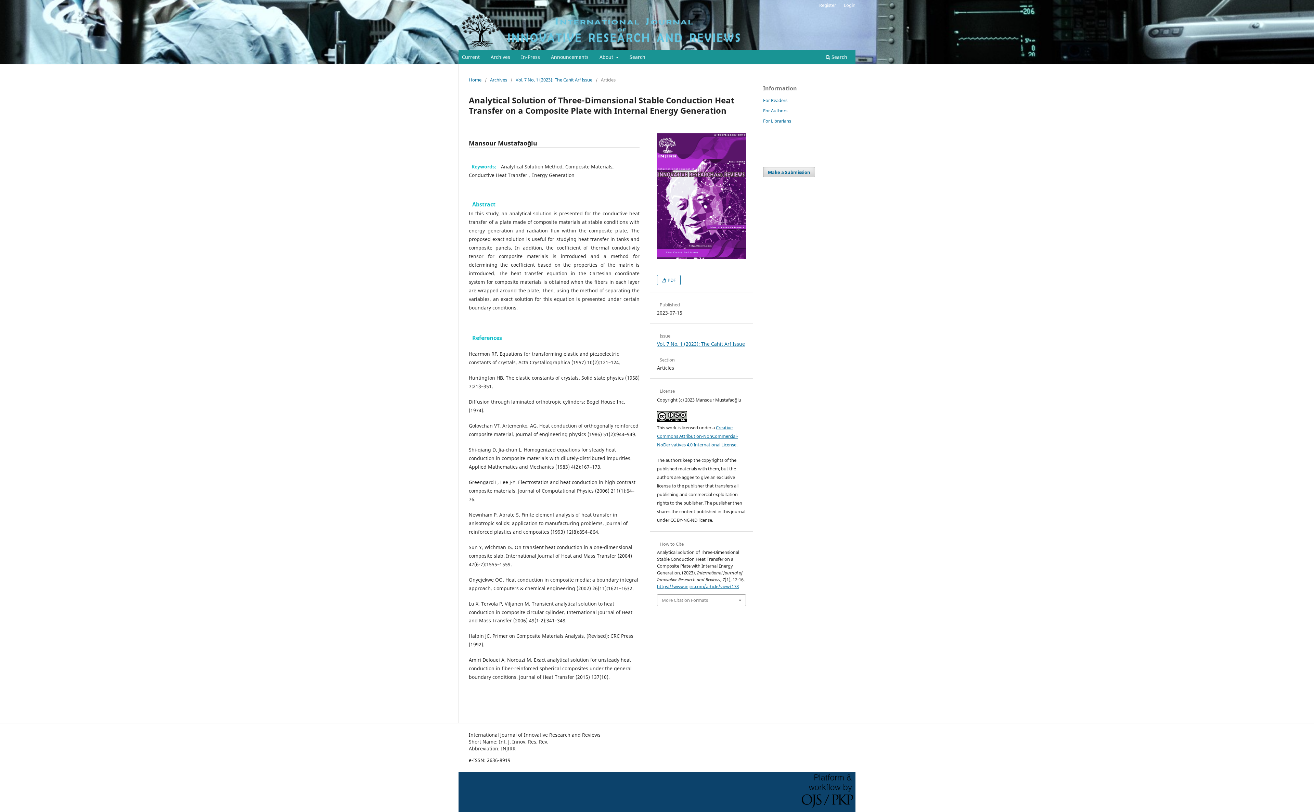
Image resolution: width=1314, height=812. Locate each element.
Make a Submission (789, 172)
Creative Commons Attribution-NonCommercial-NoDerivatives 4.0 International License (697, 436)
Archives (500, 57)
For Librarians (777, 121)
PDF (671, 280)
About (607, 57)
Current (471, 57)
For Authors (775, 110)
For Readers (775, 100)
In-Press (530, 57)
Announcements (570, 57)
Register (827, 5)
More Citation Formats (685, 600)
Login (849, 5)
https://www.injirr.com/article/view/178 (698, 586)
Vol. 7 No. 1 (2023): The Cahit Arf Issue (554, 80)
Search (637, 57)
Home (475, 80)
